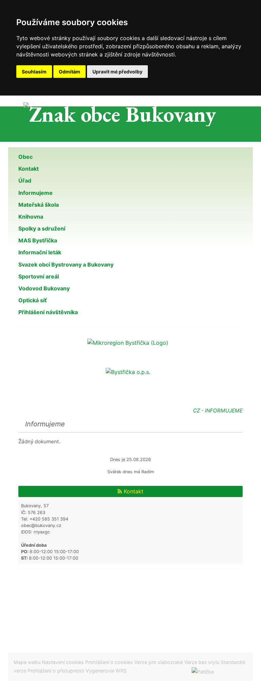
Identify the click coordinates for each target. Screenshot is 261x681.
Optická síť (32, 300)
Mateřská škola (38, 204)
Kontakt (28, 168)
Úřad (24, 180)
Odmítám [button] (69, 71)
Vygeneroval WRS (106, 671)
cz (196, 410)
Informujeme (35, 192)
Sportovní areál (38, 276)
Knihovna (30, 216)
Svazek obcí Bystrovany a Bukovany (66, 264)
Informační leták (39, 252)
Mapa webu (27, 662)
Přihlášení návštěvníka (48, 312)
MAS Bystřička (37, 240)
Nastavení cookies (63, 662)
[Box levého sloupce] (130, 342)
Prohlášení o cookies (109, 662)
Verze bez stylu (201, 662)
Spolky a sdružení (41, 228)
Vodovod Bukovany (44, 288)
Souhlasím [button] (34, 71)
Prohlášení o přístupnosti (56, 671)
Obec (25, 156)
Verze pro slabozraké (158, 662)
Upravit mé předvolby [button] (117, 71)
